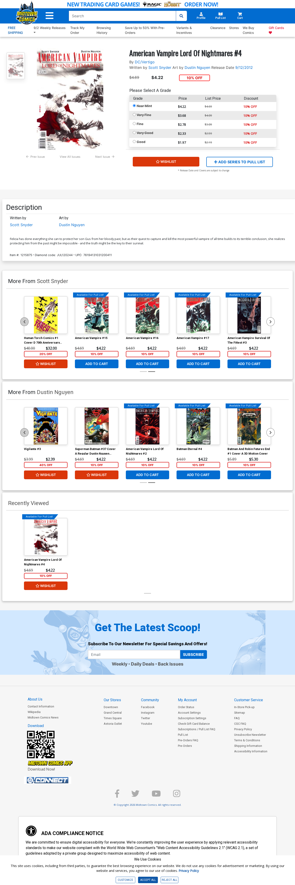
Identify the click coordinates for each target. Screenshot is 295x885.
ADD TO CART (96, 364)
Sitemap (239, 712)
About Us (35, 699)
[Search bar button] (181, 16)
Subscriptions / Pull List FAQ (196, 729)
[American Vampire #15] (96, 315)
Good (141, 142)
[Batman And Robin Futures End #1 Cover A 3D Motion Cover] (249, 426)
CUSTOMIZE (125, 880)
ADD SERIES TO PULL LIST (241, 162)
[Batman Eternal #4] (198, 426)
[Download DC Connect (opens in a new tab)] (56, 780)
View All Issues (70, 156)
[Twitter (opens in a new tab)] (135, 795)
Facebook (147, 707)
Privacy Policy (243, 729)
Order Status (186, 707)
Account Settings (189, 712)
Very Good (145, 133)
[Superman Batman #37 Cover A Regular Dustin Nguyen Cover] (96, 426)
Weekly (119, 664)
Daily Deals (142, 664)
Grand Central (113, 712)
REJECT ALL (169, 880)
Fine (140, 124)
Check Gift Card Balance (194, 723)
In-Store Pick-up (244, 707)
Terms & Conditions (247, 740)
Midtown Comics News (43, 717)
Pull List (183, 734)
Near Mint (144, 106)
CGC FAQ (240, 723)
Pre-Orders (185, 746)
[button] (49, 15)
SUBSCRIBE (193, 654)
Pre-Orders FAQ (188, 740)
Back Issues (170, 664)
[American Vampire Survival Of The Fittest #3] (249, 315)
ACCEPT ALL (148, 880)
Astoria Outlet (113, 723)
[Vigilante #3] (46, 426)
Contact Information (41, 706)
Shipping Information (248, 746)
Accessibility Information (250, 751)
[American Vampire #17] (198, 315)
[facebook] (117, 795)
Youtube (146, 723)
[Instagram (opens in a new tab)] (177, 795)
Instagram (147, 712)
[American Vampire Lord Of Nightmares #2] (147, 426)
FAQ (237, 718)
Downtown (111, 707)
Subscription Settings (192, 718)
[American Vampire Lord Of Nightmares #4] (46, 537)
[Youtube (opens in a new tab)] (156, 795)
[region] (24, 321)
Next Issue (102, 156)
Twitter (145, 718)
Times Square (113, 718)
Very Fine (144, 115)
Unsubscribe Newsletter (250, 734)
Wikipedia (34, 712)
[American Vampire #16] (147, 315)
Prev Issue (37, 156)
